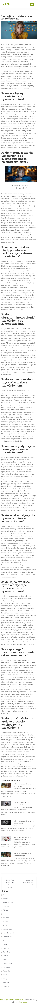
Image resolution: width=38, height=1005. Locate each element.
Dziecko (6, 906)
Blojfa (6, 3)
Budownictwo (8, 902)
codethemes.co (21, 1002)
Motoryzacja (7, 929)
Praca (5, 940)
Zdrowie (6, 986)
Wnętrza (6, 982)
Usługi (5, 978)
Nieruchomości (8, 933)
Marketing (6, 921)
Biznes (5, 899)
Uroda (5, 975)
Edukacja (6, 910)
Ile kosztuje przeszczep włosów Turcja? (10, 883)
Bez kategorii (7, 895)
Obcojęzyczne (8, 937)
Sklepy (5, 956)
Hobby (5, 914)
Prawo (5, 944)
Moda (5, 925)
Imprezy (6, 918)
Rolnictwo (6, 952)
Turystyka (6, 971)
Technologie (7, 963)
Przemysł (6, 948)
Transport (6, 967)
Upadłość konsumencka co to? (28, 882)
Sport (5, 959)
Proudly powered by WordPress (12, 1000)
